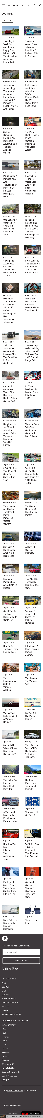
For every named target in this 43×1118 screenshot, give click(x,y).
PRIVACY (5, 1006)
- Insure (5, 1041)
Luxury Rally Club (8, 1068)
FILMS (4, 983)
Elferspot (5, 1080)
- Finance (5, 1037)
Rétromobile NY (8, 1064)
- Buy (4, 1029)
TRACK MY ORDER (9, 999)
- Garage (5, 1049)
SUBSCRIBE (21, 960)
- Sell (4, 1033)
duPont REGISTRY (9, 1025)
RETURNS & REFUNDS (10, 1003)
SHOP (4, 991)
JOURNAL (5, 987)
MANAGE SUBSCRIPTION (11, 1014)
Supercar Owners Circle (11, 1072)
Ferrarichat (6, 1052)
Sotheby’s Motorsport (10, 1076)
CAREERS (5, 1010)
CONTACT (6, 995)
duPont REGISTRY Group (15, 1091)
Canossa (5, 1056)
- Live (4, 1045)
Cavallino (5, 1060)
